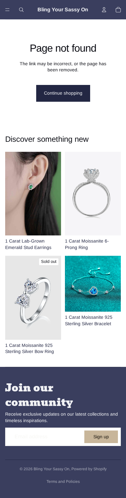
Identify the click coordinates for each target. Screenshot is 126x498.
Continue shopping (63, 93)
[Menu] (7, 9)
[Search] (21, 10)
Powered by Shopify (89, 469)
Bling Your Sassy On (51, 469)
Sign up (101, 436)
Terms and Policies (63, 481)
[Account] (104, 10)
